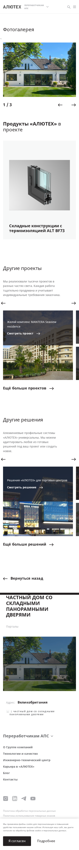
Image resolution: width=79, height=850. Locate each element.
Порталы (12, 627)
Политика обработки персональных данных (29, 811)
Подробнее (46, 841)
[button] (60, 105)
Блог (6, 773)
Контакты (10, 779)
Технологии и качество (20, 754)
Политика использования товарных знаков (29, 816)
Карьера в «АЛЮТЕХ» (18, 767)
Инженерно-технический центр (26, 760)
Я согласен (17, 841)
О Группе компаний (18, 747)
